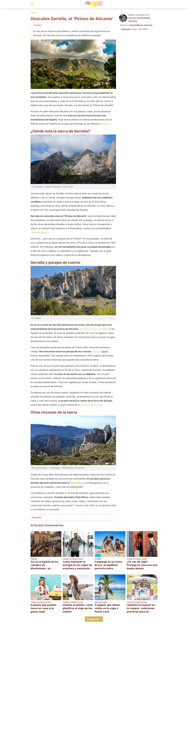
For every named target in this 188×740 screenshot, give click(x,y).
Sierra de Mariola (39, 232)
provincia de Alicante (91, 404)
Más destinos (101, 602)
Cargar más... (94, 619)
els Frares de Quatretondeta (94, 329)
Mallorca (105, 123)
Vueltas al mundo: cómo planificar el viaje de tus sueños (78, 608)
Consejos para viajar (73, 559)
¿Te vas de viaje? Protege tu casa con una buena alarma (142, 565)
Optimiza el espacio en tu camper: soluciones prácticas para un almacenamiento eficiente (141, 608)
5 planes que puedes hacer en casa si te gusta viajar (43, 608)
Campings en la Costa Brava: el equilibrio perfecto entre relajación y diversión (108, 565)
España (34, 12)
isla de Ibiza (76, 482)
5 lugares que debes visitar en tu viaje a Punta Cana (107, 608)
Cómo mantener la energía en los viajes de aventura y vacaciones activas (77, 565)
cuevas (96, 351)
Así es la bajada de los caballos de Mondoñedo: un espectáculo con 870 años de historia (44, 565)
